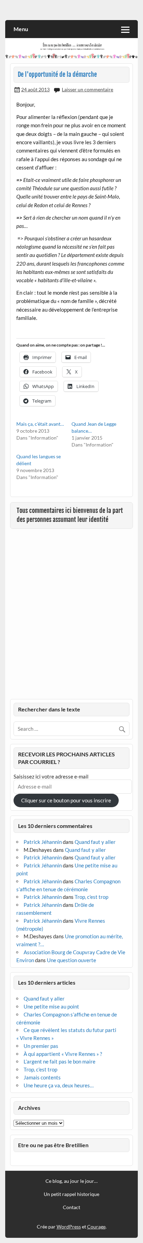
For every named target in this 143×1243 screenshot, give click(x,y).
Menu (21, 29)
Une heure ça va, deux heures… (59, 1085)
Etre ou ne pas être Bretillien (53, 1145)
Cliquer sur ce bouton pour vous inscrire (66, 800)
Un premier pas (41, 1046)
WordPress (69, 1227)
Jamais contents (42, 1077)
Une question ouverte (71, 960)
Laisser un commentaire (87, 89)
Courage (96, 1227)
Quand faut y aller (95, 842)
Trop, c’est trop (91, 897)
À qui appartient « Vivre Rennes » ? (63, 1054)
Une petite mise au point (51, 1006)
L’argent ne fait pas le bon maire (59, 1061)
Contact (71, 1207)
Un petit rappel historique (71, 1194)
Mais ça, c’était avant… (40, 424)
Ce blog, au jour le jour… (71, 1181)
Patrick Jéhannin (43, 842)
